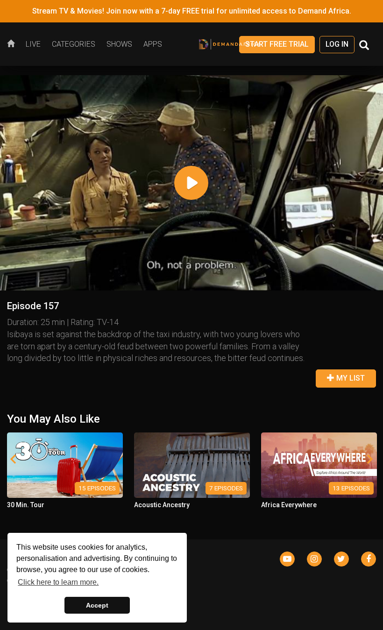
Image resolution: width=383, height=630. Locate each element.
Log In (337, 44)
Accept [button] (97, 605)
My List (349, 378)
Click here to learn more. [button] (58, 582)
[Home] (13, 44)
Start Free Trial (277, 44)
